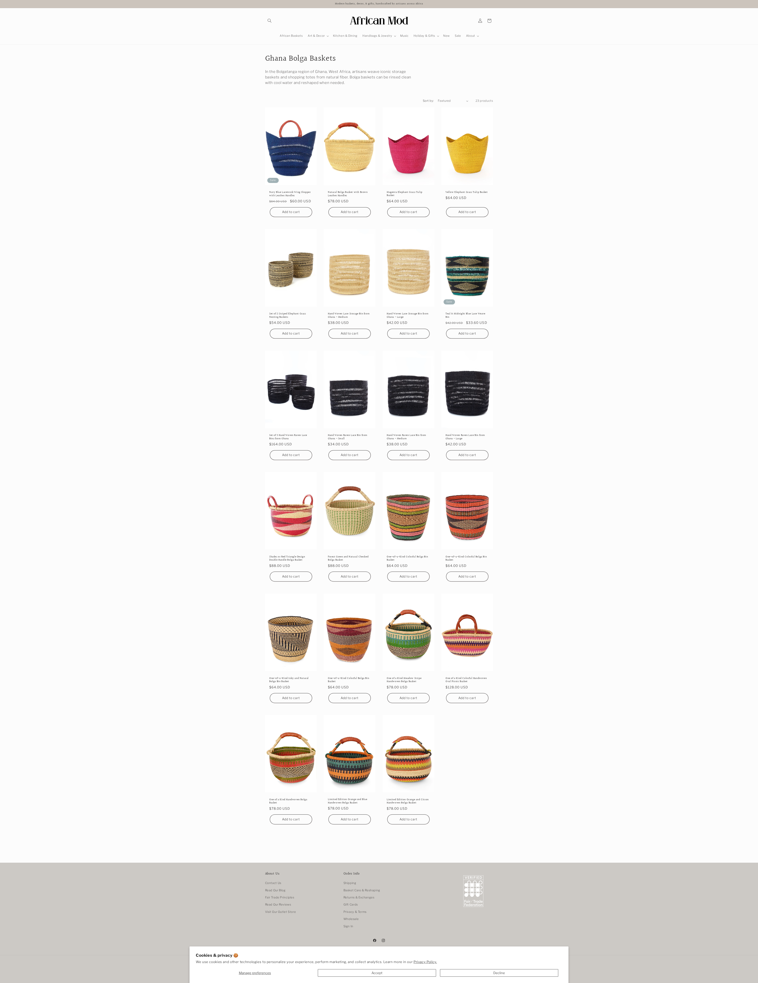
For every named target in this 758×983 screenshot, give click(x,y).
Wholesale (351, 919)
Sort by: (428, 101)
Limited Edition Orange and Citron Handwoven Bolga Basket (408, 801)
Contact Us (273, 883)
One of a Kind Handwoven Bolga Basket (288, 801)
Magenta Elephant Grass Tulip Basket (404, 194)
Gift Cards (350, 905)
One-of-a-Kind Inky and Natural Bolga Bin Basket (289, 680)
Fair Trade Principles (279, 897)
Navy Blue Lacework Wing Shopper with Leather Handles (290, 194)
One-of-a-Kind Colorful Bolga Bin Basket (407, 558)
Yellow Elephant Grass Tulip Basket (467, 192)
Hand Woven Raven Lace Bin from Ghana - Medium (406, 437)
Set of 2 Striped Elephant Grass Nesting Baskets (287, 315)
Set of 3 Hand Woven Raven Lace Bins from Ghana (288, 437)
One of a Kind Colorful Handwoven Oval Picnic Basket (466, 680)
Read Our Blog (275, 890)
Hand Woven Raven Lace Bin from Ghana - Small (347, 437)
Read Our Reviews (278, 905)
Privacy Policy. (425, 962)
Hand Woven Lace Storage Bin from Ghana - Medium (349, 315)
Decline (499, 973)
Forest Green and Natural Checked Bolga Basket (348, 558)
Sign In (348, 926)
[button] (269, 20)
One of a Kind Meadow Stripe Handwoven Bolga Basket (404, 680)
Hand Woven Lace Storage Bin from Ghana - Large (407, 315)
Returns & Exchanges (358, 897)
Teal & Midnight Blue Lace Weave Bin (465, 315)
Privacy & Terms (355, 912)
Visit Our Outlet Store (280, 912)
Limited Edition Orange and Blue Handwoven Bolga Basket (347, 801)
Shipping (349, 883)
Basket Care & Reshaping (361, 890)
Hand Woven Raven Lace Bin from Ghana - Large (465, 437)
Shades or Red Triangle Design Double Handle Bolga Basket (287, 558)
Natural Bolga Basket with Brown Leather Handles (348, 194)
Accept (376, 973)
